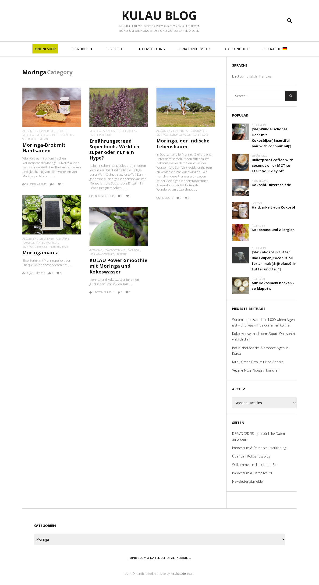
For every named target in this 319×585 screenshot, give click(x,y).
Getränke (63, 238)
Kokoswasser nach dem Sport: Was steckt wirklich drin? (263, 336)
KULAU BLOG (159, 15)
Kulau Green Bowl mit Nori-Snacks (257, 362)
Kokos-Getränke (32, 242)
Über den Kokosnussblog (251, 456)
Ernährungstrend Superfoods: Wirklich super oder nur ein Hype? (114, 149)
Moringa (28, 135)
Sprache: (274, 49)
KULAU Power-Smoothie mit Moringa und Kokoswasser (118, 266)
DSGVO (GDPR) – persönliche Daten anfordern (258, 436)
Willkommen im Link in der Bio (254, 464)
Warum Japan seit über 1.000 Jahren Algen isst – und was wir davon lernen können (263, 322)
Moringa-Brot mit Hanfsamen (44, 148)
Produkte (84, 49)
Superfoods (29, 139)
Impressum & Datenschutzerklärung (259, 448)
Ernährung (46, 131)
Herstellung (153, 49)
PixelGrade (178, 573)
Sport (65, 246)
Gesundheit (238, 49)
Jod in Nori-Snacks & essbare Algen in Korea (260, 351)
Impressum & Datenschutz (252, 473)
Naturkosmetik (196, 49)
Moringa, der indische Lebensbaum (182, 143)
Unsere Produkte (100, 135)
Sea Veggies (110, 131)
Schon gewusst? (180, 134)
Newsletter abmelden (248, 481)
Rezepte (117, 49)
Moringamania (40, 252)
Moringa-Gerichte (48, 135)
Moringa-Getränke (34, 246)
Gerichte (62, 131)
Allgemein (29, 131)
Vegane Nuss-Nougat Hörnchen (255, 370)
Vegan (44, 139)
